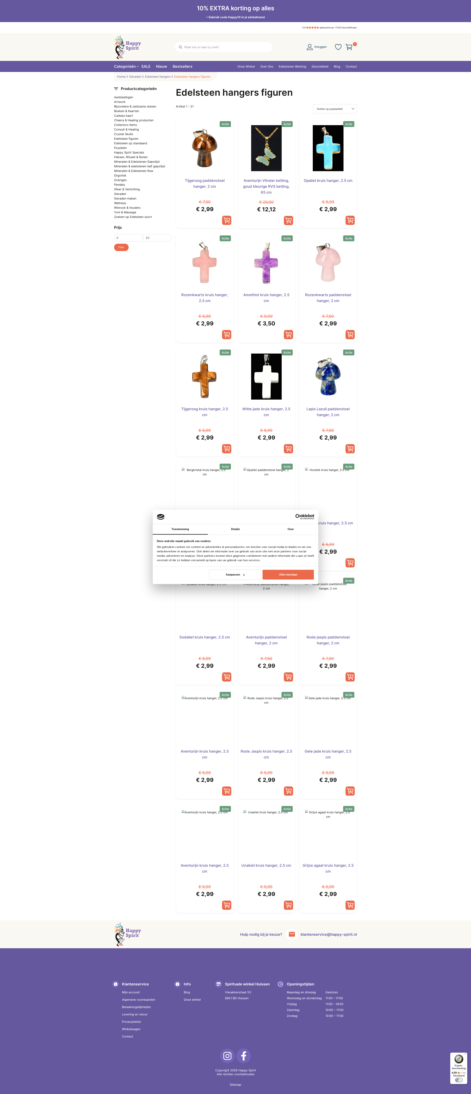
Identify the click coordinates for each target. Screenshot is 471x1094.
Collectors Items (125, 125)
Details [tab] (235, 529)
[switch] (459, 1080)
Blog (187, 992)
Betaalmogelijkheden (136, 1007)
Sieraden (135, 76)
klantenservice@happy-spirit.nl (329, 934)
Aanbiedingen (123, 97)
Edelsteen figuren (126, 138)
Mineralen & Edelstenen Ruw (133, 171)
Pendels (119, 184)
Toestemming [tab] (180, 529)
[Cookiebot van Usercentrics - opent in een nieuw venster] (298, 517)
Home (121, 76)
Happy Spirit (247, 1070)
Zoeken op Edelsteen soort (133, 217)
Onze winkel (192, 999)
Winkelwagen (131, 1029)
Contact (127, 1036)
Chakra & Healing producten (133, 120)
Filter (121, 247)
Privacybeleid (131, 1022)
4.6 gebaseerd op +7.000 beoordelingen (329, 27)
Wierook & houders (127, 207)
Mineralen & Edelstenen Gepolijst (137, 161)
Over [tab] (291, 529)
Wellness (120, 203)
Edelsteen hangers (158, 76)
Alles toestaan (288, 574)
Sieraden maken (125, 198)
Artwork (119, 102)
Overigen (120, 180)
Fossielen (120, 148)
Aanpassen (233, 574)
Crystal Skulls (123, 134)
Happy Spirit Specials (129, 152)
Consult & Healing (126, 129)
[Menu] (465, 1055)
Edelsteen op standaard (130, 143)
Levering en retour (135, 1014)
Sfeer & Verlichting (127, 189)
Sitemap (235, 1084)
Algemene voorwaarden (138, 999)
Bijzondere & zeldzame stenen (135, 106)
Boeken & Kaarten (126, 111)
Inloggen (320, 47)
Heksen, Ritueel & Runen (131, 157)
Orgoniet (120, 175)
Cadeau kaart (123, 115)
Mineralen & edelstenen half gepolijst (139, 166)
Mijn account (131, 992)
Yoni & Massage (125, 212)
